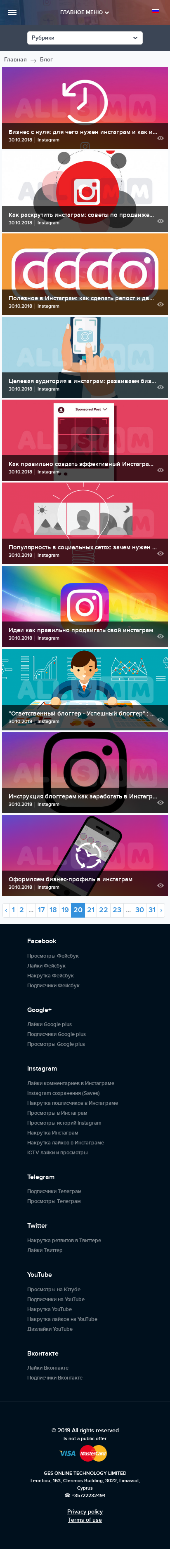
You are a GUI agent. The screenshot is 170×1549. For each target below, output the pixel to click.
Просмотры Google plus (56, 1044)
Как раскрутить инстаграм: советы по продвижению (83, 215)
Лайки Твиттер (45, 1250)
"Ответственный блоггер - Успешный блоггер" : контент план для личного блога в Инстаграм (83, 714)
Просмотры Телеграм (54, 1201)
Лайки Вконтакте (47, 1368)
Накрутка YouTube (49, 1309)
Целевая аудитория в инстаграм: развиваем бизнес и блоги (83, 381)
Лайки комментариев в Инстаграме (70, 1083)
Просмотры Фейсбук (53, 956)
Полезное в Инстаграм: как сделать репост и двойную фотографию (83, 298)
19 (65, 910)
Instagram (48, 140)
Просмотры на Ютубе (53, 1289)
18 (53, 910)
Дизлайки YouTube (50, 1329)
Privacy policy (85, 1511)
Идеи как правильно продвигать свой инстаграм (81, 630)
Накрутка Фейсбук (50, 975)
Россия (157, 11)
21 (90, 910)
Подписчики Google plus (56, 1034)
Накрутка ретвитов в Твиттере (64, 1240)
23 (117, 910)
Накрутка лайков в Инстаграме (65, 1142)
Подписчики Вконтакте (55, 1378)
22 (103, 910)
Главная (15, 59)
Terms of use (85, 1519)
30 (139, 910)
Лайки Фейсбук (46, 966)
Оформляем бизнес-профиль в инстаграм (70, 879)
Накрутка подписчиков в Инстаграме (72, 1103)
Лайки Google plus (49, 1024)
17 (41, 910)
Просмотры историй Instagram (64, 1123)
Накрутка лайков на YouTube (62, 1319)
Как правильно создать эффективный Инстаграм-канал (83, 464)
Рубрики (43, 37)
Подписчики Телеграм (54, 1191)
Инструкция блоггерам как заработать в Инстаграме (83, 796)
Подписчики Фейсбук (53, 985)
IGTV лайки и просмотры (57, 1152)
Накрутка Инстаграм (52, 1133)
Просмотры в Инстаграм (57, 1113)
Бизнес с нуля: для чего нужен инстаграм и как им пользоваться (83, 132)
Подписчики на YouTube (56, 1299)
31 (152, 910)
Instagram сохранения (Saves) (63, 1093)
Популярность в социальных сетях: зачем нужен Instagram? (83, 547)
